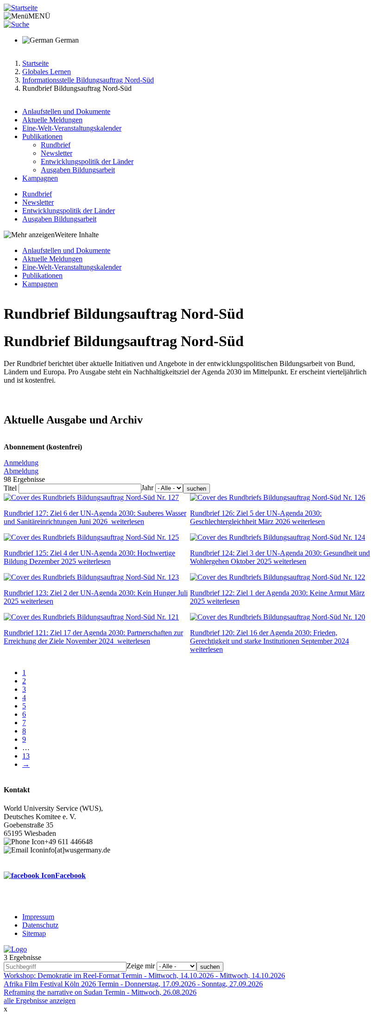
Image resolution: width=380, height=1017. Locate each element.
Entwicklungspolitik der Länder (87, 161)
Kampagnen (40, 178)
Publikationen (42, 136)
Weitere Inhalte (77, 235)
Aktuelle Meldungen (52, 120)
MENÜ (39, 16)
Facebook (70, 875)
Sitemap (34, 933)
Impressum (38, 917)
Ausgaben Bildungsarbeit (78, 170)
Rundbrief (55, 145)
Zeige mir (141, 966)
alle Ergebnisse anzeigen (40, 1000)
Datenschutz (40, 925)
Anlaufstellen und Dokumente (66, 111)
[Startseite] (21, 8)
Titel (10, 488)
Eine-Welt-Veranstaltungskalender (71, 128)
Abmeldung (21, 471)
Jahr (147, 488)
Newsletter (56, 153)
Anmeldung (21, 463)
